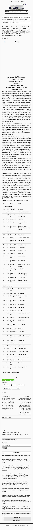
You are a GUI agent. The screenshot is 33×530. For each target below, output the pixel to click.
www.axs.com (15, 154)
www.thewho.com (6, 154)
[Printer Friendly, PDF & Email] (8, 380)
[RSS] (26, 4)
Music (5, 392)
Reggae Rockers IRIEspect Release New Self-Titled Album (16, 455)
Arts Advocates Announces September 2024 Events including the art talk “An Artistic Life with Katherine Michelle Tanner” (16, 461)
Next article (28, 396)
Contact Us (11, 1)
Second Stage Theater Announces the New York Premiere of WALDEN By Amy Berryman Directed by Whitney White (16, 495)
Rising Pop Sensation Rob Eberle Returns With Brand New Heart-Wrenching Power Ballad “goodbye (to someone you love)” (16, 508)
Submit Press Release (20, 1)
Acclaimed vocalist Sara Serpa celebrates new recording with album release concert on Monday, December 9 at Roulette (15, 490)
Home (8, 17)
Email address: (5, 443)
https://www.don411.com (11, 434)
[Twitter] (23, 4)
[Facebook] (21, 4)
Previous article (6, 396)
